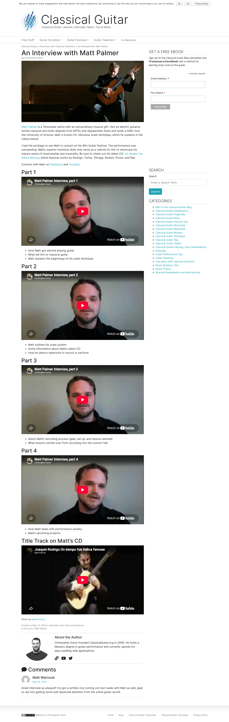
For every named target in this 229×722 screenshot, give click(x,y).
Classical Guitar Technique (170, 236)
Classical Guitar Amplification (172, 210)
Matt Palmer (29, 126)
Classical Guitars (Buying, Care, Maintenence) (181, 247)
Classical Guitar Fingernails (170, 214)
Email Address (160, 79)
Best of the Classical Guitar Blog (174, 207)
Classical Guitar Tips (167, 239)
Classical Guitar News (168, 218)
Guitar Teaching (164, 258)
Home (110, 715)
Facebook (56, 164)
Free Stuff (28, 40)
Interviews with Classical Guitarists (57, 46)
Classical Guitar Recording (170, 225)
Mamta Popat (38, 619)
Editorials (161, 250)
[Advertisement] (178, 140)
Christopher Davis (34, 58)
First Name (158, 93)
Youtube (74, 164)
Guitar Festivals (77, 40)
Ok (179, 4)
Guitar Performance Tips (169, 254)
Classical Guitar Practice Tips (172, 221)
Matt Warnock (44, 678)
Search (153, 176)
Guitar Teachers (104, 40)
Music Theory (163, 268)
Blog (121, 715)
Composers (128, 40)
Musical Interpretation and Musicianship (178, 272)
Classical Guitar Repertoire (170, 228)
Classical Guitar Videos (168, 243)
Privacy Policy (200, 715)
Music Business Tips (167, 265)
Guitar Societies (50, 40)
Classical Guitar (29, 46)
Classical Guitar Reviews (169, 232)
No (188, 4)
